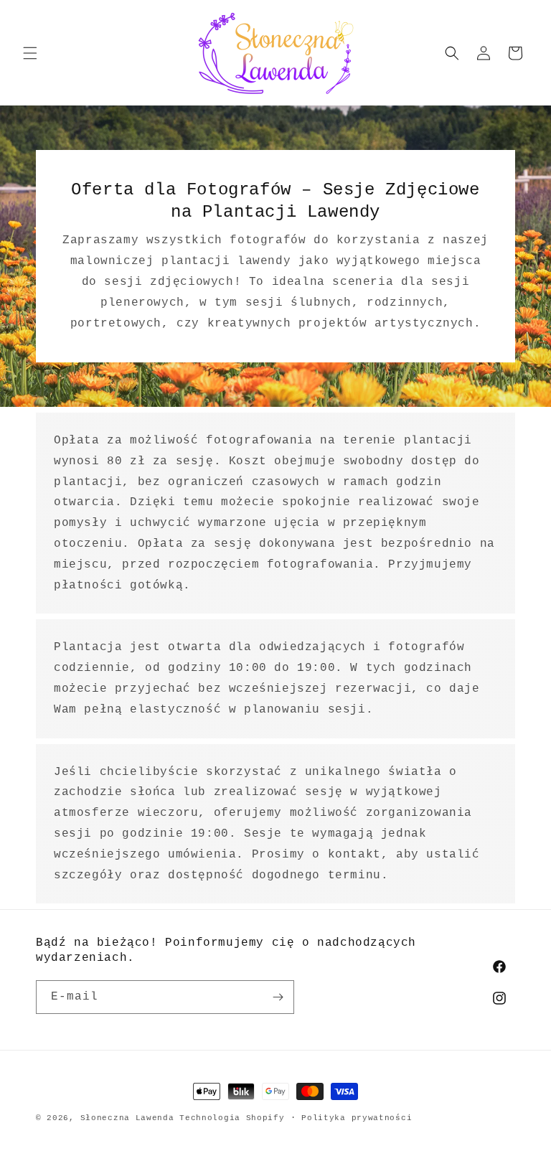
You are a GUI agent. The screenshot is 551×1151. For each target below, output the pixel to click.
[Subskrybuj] (277, 997)
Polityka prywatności (356, 1118)
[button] (30, 53)
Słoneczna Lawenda (127, 1118)
